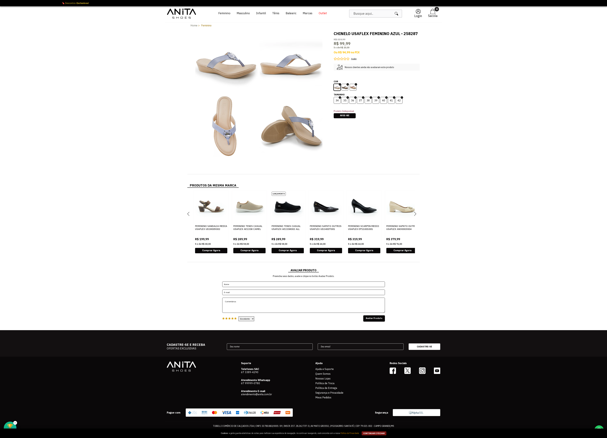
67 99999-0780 (250, 383)
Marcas (307, 13)
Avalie (354, 58)
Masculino (243, 13)
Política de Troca (324, 383)
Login (418, 16)
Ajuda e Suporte (324, 369)
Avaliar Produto (374, 318)
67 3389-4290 (249, 372)
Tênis (275, 13)
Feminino (224, 13)
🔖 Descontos (303, 3)
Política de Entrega (326, 388)
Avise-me (344, 116)
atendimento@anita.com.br (256, 394)
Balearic (291, 13)
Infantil (261, 13)
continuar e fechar (374, 433)
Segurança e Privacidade (329, 392)
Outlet (323, 13)
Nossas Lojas (323, 378)
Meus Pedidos (323, 397)
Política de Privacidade (349, 433)
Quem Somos (323, 373)
